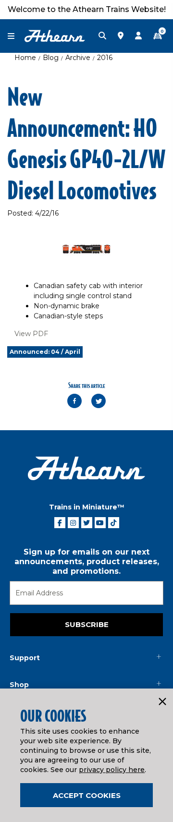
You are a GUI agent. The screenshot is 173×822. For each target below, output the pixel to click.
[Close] (162, 702)
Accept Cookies (87, 795)
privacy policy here (112, 769)
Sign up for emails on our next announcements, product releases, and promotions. (86, 561)
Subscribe (87, 624)
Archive (77, 57)
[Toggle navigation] (16, 36)
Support (25, 657)
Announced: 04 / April (45, 351)
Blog (51, 57)
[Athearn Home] (55, 35)
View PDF (31, 333)
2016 (104, 57)
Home (25, 57)
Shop (19, 684)
